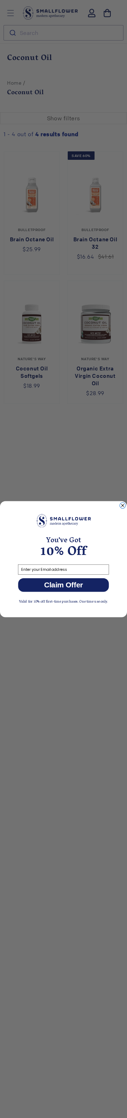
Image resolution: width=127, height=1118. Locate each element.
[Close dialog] (122, 505)
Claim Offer (63, 585)
